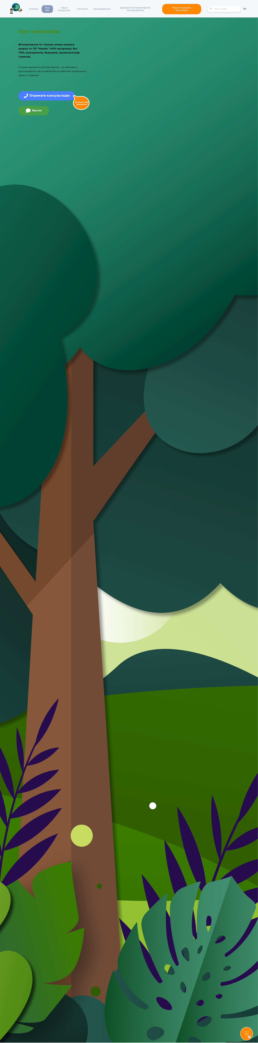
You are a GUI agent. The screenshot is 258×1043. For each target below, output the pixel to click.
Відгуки (37, 111)
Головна (33, 9)
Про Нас (47, 8)
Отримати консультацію (49, 95)
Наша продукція (64, 8)
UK (244, 9)
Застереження (101, 9)
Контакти (82, 9)
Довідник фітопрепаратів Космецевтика (135, 8)
